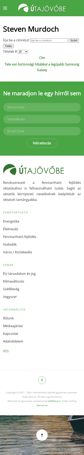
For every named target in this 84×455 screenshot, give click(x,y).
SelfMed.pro (54, 401)
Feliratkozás (42, 143)
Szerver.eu (42, 405)
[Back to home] (42, 8)
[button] (5, 8)
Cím (42, 58)
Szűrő (73, 40)
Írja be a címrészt (16, 40)
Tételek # (10, 51)
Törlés (8, 46)
